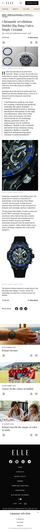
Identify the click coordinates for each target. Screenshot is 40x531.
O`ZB (15, 503)
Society (37, 9)
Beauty (15, 9)
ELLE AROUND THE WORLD (20, 495)
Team (20, 467)
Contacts (20, 472)
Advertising (20, 490)
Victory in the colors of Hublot (17, 388)
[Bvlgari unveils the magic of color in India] (20, 411)
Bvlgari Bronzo (10, 350)
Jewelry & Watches (14, 14)
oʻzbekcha (20, 519)
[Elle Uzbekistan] (9, 3)
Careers (20, 481)
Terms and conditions (20, 485)
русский (20, 522)
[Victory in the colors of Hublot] (20, 372)
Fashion (5, 9)
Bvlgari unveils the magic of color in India (19, 429)
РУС (20, 503)
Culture (26, 9)
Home (4, 14)
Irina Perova (34, 37)
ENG (25, 503)
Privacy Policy (20, 476)
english (20, 525)
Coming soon (32, 3)
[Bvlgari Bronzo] (20, 334)
